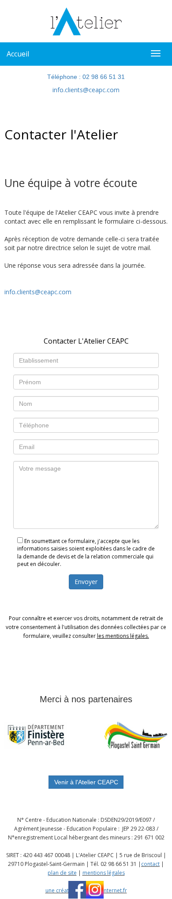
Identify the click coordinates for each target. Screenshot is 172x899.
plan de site (62, 873)
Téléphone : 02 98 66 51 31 (86, 76)
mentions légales (103, 873)
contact (150, 864)
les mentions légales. (123, 636)
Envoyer (86, 581)
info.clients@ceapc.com (86, 90)
